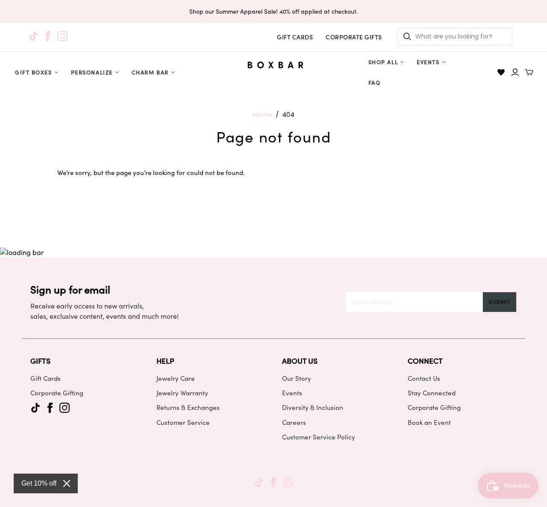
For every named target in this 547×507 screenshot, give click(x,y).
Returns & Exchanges (188, 407)
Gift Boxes (33, 72)
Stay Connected (432, 392)
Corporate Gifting (56, 392)
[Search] (407, 37)
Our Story (296, 378)
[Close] (66, 483)
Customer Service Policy (318, 437)
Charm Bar (150, 72)
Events (428, 62)
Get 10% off (38, 483)
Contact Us (424, 378)
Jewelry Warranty (182, 392)
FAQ (374, 82)
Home (262, 114)
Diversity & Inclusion (312, 407)
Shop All (383, 62)
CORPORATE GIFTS (354, 37)
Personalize (92, 72)
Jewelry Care (175, 378)
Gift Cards (45, 378)
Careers (294, 422)
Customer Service (183, 422)
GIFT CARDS (295, 37)
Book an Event (429, 422)
